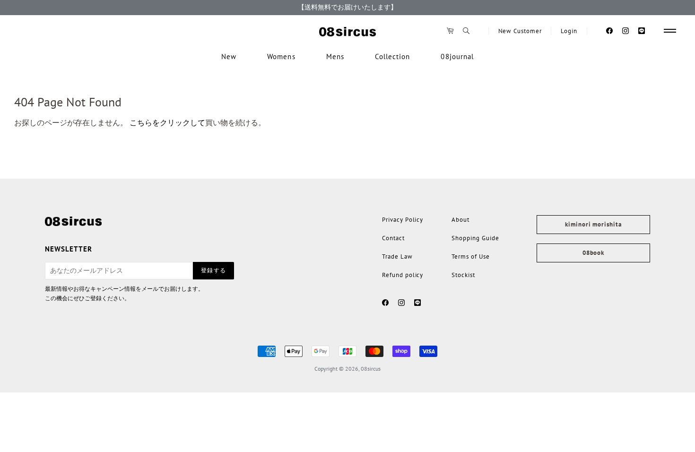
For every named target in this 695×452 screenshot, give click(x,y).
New (228, 56)
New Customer (520, 31)
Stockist (463, 275)
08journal (457, 56)
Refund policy (402, 275)
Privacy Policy (402, 220)
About (460, 220)
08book (593, 253)
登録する (213, 270)
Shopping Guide (475, 238)
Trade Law (397, 256)
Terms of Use (470, 256)
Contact (393, 238)
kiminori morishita (593, 224)
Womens (281, 56)
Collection (392, 56)
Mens (335, 56)
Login (569, 31)
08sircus (371, 368)
